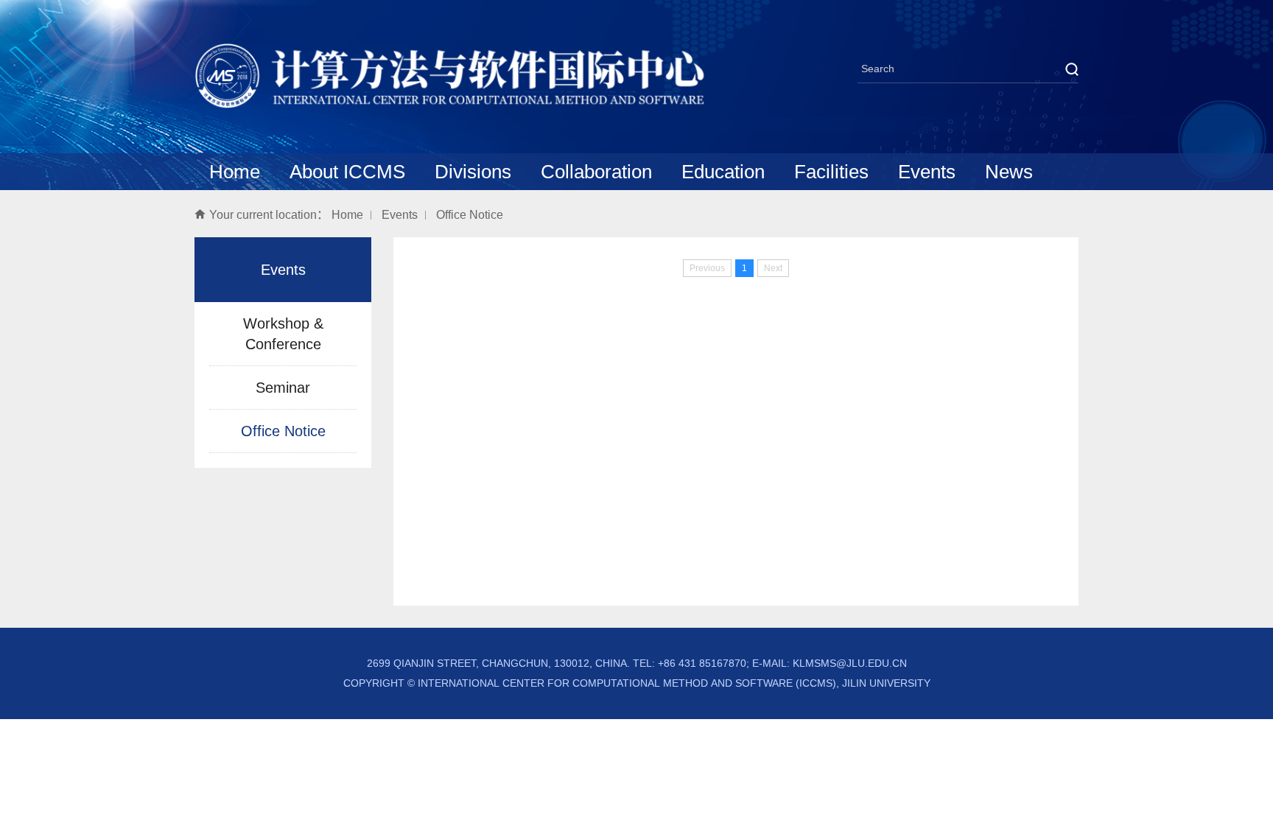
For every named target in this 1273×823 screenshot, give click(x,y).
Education (723, 172)
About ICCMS (347, 172)
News (1009, 172)
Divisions (473, 172)
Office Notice (469, 215)
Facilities (831, 172)
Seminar (283, 387)
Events (926, 172)
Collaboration (596, 172)
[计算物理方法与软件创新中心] (450, 105)
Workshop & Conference (283, 333)
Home (234, 172)
